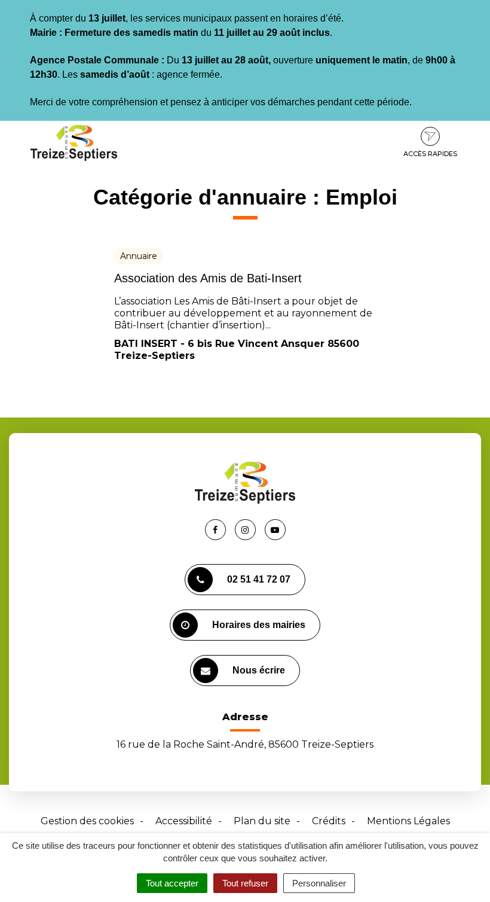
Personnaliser (319, 883)
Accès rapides (430, 154)
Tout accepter (172, 883)
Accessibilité (183, 821)
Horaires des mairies (258, 625)
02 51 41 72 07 (258, 579)
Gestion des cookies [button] (87, 821)
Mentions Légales (408, 821)
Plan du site (262, 821)
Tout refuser (245, 883)
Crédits (328, 821)
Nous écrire (258, 670)
